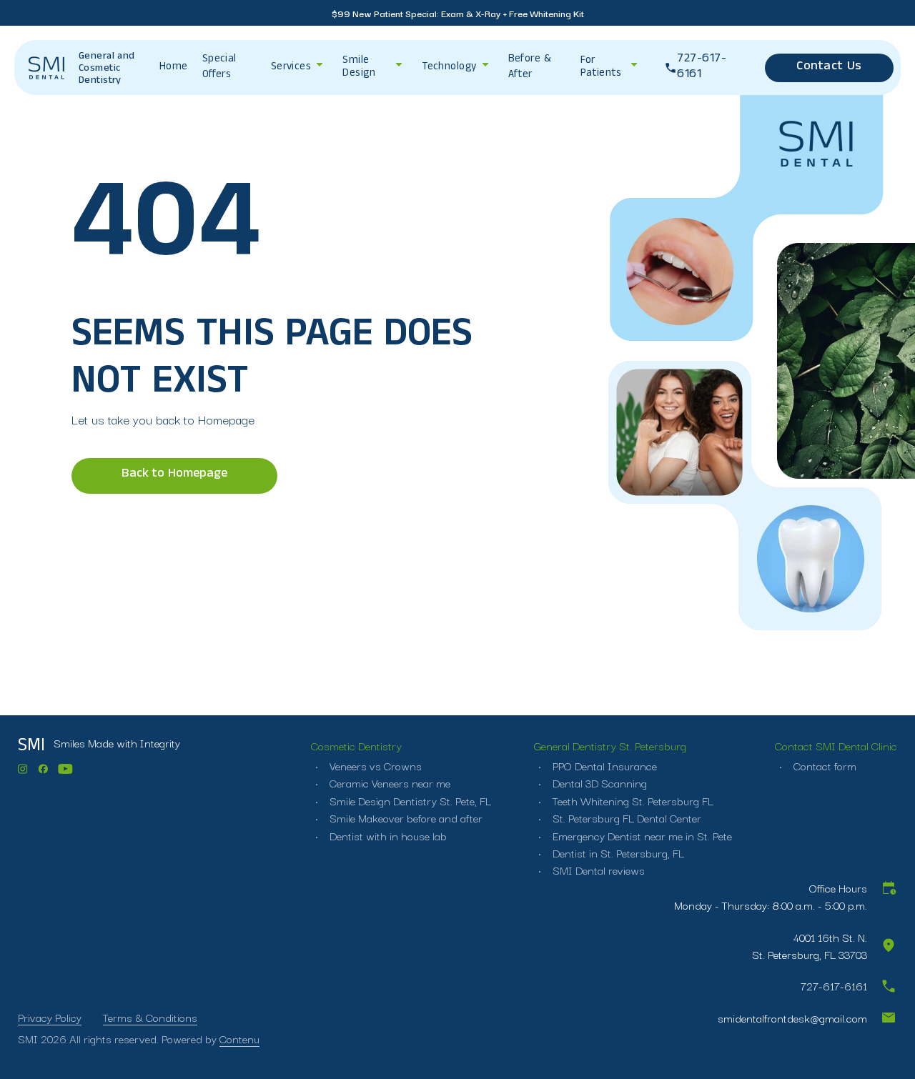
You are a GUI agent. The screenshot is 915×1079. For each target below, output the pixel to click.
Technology (449, 67)
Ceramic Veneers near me (388, 782)
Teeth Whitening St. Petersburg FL (631, 800)
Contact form (823, 765)
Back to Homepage (174, 474)
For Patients (601, 68)
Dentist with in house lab (387, 835)
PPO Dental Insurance (603, 765)
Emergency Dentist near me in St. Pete (641, 835)
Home (173, 67)
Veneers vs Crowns (374, 765)
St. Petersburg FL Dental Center (625, 817)
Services (291, 67)
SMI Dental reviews (597, 869)
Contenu (239, 1038)
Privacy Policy (49, 1016)
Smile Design (358, 68)
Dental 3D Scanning (598, 782)
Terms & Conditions (150, 1016)
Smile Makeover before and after (405, 817)
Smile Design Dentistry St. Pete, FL (409, 800)
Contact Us (828, 67)
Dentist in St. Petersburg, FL (617, 852)
